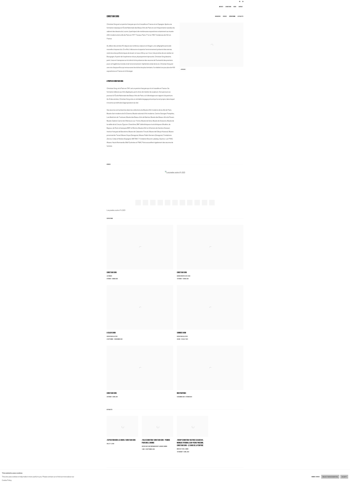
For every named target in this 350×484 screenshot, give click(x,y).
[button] (138, 202)
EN (242, 1)
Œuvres (225, 16)
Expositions (232, 16)
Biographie (218, 16)
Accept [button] (344, 477)
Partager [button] (183, 69)
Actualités (240, 16)
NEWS (235, 7)
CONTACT (241, 7)
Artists (221, 7)
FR (239, 1)
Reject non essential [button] (330, 477)
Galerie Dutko (128, 7)
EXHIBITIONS (228, 7)
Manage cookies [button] (316, 477)
